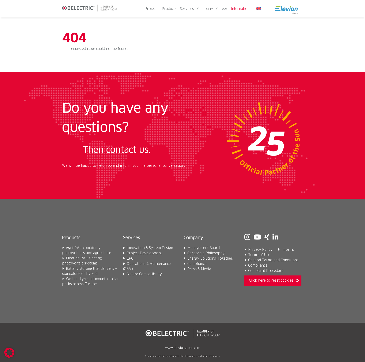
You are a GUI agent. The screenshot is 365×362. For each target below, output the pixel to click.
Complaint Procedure (265, 271)
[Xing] (266, 238)
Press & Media (199, 269)
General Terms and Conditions (273, 260)
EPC (130, 258)
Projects (151, 9)
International (241, 9)
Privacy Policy (260, 249)
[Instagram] (247, 238)
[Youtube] (257, 238)
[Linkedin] (275, 238)
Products (169, 9)
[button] (9, 352)
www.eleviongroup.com (182, 348)
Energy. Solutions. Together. (210, 258)
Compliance (197, 264)
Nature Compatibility (144, 274)
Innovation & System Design (150, 248)
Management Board (203, 248)
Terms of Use (259, 255)
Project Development (144, 253)
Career (221, 9)
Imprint (288, 249)
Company (205, 9)
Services (187, 9)
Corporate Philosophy (206, 253)
